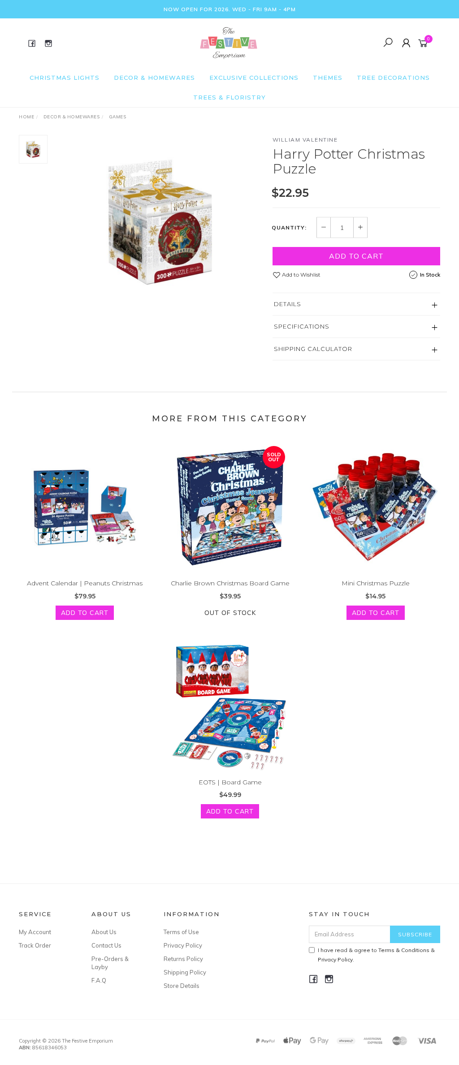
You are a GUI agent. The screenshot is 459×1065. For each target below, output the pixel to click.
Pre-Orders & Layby (110, 962)
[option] (160, 222)
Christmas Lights (65, 77)
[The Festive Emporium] (228, 43)
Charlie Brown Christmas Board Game (230, 583)
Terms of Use (181, 931)
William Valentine (305, 139)
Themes (327, 77)
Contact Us (106, 945)
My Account (35, 931)
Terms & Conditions (403, 950)
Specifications (301, 326)
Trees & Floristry (229, 97)
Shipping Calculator (313, 348)
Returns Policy (183, 958)
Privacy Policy (183, 945)
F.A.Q (98, 980)
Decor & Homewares (154, 77)
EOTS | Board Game (230, 782)
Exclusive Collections (254, 77)
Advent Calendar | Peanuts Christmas (85, 583)
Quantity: (289, 227)
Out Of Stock (230, 613)
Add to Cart (356, 255)
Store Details (181, 985)
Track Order (35, 945)
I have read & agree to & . (376, 955)
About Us (104, 931)
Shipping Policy (185, 972)
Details (287, 303)
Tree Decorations (393, 77)
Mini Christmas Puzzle (376, 583)
